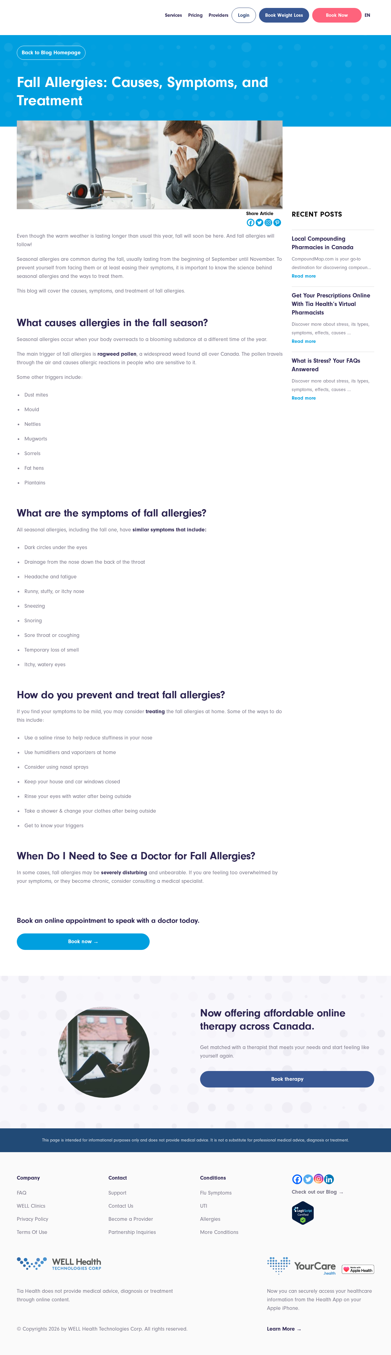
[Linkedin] (329, 1179)
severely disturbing (124, 872)
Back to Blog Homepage (51, 52)
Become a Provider (130, 1219)
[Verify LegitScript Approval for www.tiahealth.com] (303, 1212)
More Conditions (219, 1232)
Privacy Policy (32, 1219)
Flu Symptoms (216, 1193)
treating (155, 711)
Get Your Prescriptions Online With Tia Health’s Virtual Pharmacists (331, 304)
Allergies (210, 1219)
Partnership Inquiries (132, 1232)
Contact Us (120, 1206)
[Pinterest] (277, 222)
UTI (203, 1206)
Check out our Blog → (318, 1192)
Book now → (83, 941)
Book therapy (287, 1079)
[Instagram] (268, 222)
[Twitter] (259, 222)
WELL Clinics (31, 1206)
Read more (304, 276)
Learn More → (284, 1329)
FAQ (21, 1193)
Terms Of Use (32, 1232)
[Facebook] (250, 222)
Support (117, 1193)
